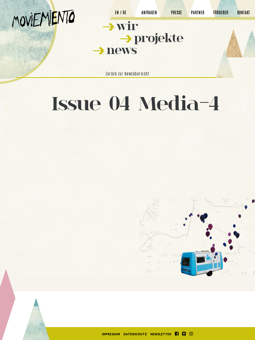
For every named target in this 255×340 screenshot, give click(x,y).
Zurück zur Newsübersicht (127, 74)
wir (127, 26)
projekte (159, 38)
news (122, 50)
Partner (197, 13)
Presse (176, 13)
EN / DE (121, 13)
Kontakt (243, 13)
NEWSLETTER (160, 334)
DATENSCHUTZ (135, 334)
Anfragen (149, 13)
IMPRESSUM (111, 334)
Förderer (220, 13)
